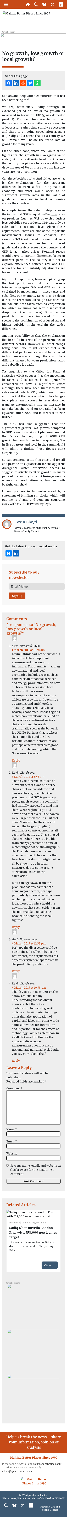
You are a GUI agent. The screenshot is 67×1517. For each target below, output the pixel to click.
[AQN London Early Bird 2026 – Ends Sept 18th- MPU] (33, 1306)
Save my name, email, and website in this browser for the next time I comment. (35, 1170)
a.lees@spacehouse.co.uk (17, 1471)
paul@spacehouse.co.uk (47, 1463)
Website (11, 1153)
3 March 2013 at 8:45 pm (28, 776)
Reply (16, 760)
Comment (14, 1088)
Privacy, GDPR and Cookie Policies (50, 1508)
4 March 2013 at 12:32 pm (29, 943)
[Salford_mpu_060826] (33, 1351)
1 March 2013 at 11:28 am (28, 650)
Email (11, 1141)
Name (11, 1129)
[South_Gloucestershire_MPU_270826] (33, 1396)
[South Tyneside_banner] (33, 37)
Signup (17, 595)
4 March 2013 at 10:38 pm (29, 987)
